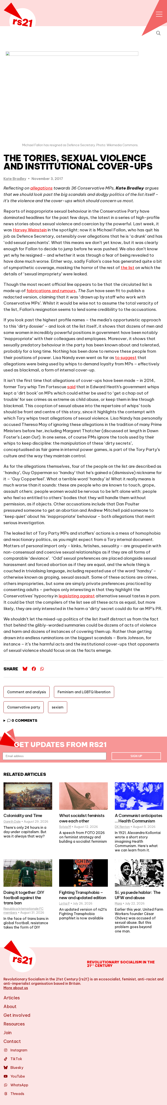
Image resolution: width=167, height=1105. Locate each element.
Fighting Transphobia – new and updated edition (82, 895)
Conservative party (23, 707)
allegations (41, 188)
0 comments (24, 720)
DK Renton (122, 827)
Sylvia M (65, 827)
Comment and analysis (26, 692)
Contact (12, 1041)
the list (127, 267)
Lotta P (64, 903)
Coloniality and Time (22, 815)
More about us (15, 988)
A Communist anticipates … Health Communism (138, 818)
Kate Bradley (14, 178)
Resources (14, 1024)
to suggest (126, 357)
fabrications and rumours (51, 290)
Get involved (16, 1015)
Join (7, 1032)
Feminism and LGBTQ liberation (84, 692)
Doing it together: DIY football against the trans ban (23, 897)
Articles (11, 997)
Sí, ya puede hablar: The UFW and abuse (137, 895)
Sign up (136, 756)
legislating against (76, 595)
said (71, 386)
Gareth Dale (12, 822)
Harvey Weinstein (30, 229)
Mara (118, 903)
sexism (57, 707)
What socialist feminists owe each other (81, 818)
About (10, 1006)
